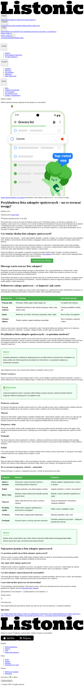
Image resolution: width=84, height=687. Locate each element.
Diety (2, 31)
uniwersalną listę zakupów (30, 588)
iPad (10, 38)
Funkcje (3, 20)
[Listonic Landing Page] (42, 14)
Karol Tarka (15, 215)
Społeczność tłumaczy (12, 652)
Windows (18, 38)
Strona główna (5, 197)
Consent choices (7, 681)
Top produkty (17, 26)
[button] (3, 41)
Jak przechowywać (34, 31)
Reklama (8, 663)
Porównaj (10, 26)
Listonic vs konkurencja (48, 31)
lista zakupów (46, 254)
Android (3, 38)
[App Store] (9, 640)
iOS (7, 38)
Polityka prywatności (12, 672)
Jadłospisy (25, 26)
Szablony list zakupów (11, 31)
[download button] (6, 107)
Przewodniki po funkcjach (14, 20)
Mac (22, 38)
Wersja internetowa (11, 647)
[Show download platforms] (13, 35)
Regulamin (8, 673)
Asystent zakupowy (29, 20)
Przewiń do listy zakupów (42, 261)
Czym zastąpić (23, 31)
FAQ (6, 650)
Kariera (7, 661)
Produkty (4, 26)
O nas (7, 659)
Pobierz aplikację (6, 33)
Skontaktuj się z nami (12, 665)
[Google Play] (25, 640)
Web (13, 38)
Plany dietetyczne (34, 26)
